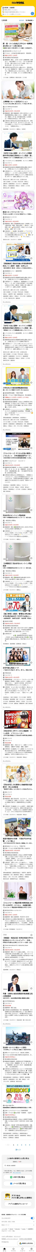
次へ (17, 1149)
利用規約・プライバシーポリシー (10, 1238)
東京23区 (17, 1229)
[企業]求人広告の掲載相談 (25, 1238)
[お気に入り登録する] (31, 38)
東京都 (11, 1229)
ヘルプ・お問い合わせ (7, 1236)
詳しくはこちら (17, 1172)
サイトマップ (17, 1236)
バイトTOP (4, 1229)
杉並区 (24, 1229)
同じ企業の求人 (7, 302)
